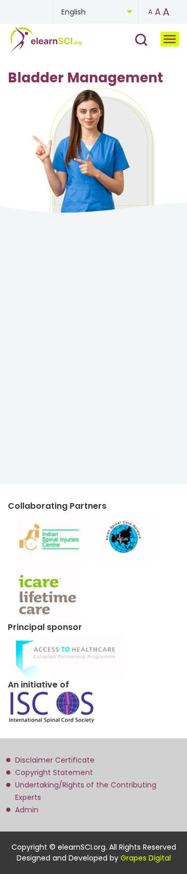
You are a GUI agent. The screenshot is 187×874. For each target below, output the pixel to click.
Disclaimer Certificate (55, 760)
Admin (26, 810)
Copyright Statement (54, 772)
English (73, 12)
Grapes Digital (146, 858)
